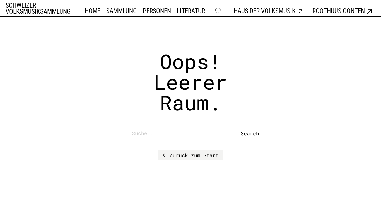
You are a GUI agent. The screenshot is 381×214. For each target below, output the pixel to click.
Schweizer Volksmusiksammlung (38, 9)
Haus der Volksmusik (265, 11)
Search (245, 133)
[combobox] (184, 133)
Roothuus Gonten (338, 11)
